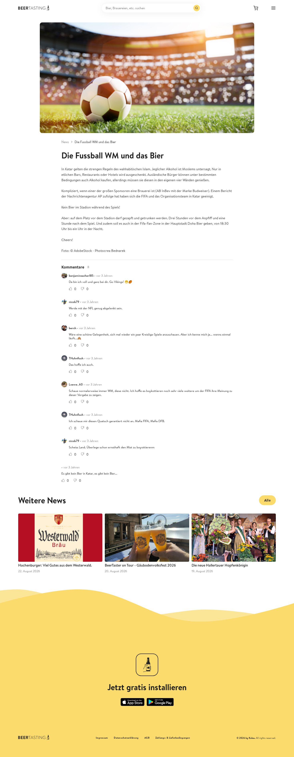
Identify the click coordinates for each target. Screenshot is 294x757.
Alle (267, 500)
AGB (146, 737)
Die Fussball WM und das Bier (95, 142)
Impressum (102, 737)
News (65, 142)
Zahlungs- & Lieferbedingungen (172, 737)
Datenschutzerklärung (126, 737)
